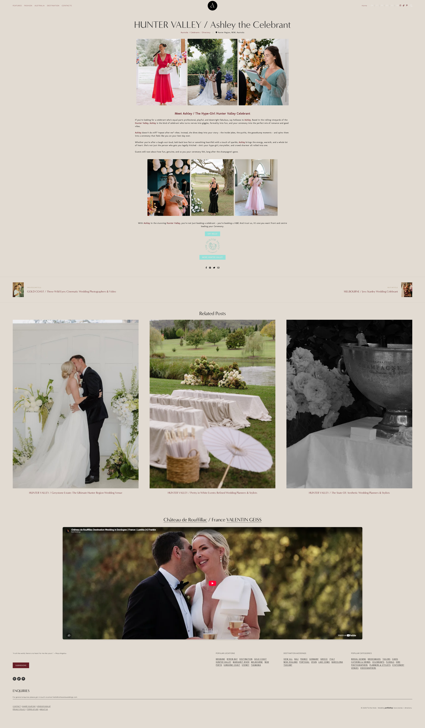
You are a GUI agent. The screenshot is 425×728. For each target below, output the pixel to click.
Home (364, 5)
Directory (206, 32)
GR (397, 5)
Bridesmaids (374, 659)
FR (382, 5)
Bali (296, 659)
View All (288, 659)
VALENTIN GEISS (244, 520)
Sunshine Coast (232, 665)
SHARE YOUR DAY (29, 706)
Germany (314, 659)
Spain (314, 662)
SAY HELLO (212, 234)
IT (377, 5)
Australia (185, 32)
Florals (390, 662)
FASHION (28, 5)
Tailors (386, 659)
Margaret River (241, 662)
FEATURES (17, 5)
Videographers (368, 668)
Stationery (398, 665)
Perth (219, 665)
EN (372, 5)
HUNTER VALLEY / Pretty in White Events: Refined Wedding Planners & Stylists (212, 492)
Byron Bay (232, 659)
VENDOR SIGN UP (44, 706)
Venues (354, 668)
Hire (398, 662)
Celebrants (195, 32)
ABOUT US (44, 709)
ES (392, 5)
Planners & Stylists (380, 665)
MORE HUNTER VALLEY (212, 257)
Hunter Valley (141, 123)
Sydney (245, 665)
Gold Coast (260, 659)
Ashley (247, 120)
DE (387, 5)
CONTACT (17, 706)
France (304, 659)
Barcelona (337, 662)
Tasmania (256, 665)
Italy (332, 659)
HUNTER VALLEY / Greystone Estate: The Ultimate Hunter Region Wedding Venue (75, 492)
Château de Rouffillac (185, 520)
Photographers (359, 665)
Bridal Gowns (358, 659)
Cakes (395, 659)
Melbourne (257, 662)
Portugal (304, 662)
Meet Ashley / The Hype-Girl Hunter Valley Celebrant (212, 113)
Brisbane (220, 659)
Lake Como (324, 662)
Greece (324, 659)
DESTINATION (53, 5)
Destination (245, 659)
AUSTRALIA (40, 5)
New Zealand (291, 662)
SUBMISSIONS (20, 665)
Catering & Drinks (361, 662)
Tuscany (288, 665)
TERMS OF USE (32, 709)
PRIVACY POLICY (19, 709)
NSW (267, 662)
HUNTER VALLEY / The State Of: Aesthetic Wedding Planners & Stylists (349, 492)
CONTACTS (67, 5)
